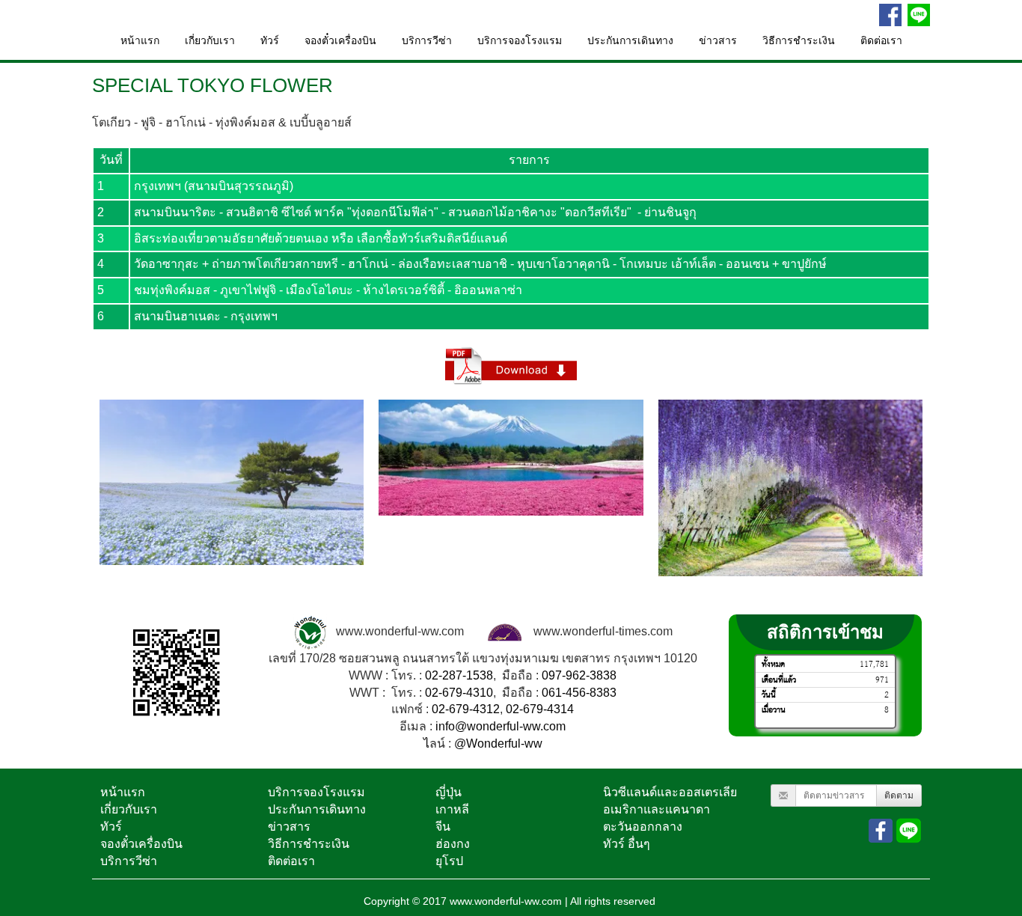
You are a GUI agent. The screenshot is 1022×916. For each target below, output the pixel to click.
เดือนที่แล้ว (779, 679)
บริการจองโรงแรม (519, 40)
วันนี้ (769, 694)
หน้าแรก (139, 40)
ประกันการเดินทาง (630, 40)
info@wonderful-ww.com (500, 726)
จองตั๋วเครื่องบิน (340, 40)
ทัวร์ (269, 40)
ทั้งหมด (773, 664)
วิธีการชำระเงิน (798, 40)
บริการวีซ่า (427, 40)
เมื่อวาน (774, 710)
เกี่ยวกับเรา (210, 40)
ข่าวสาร (718, 40)
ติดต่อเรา (881, 40)
